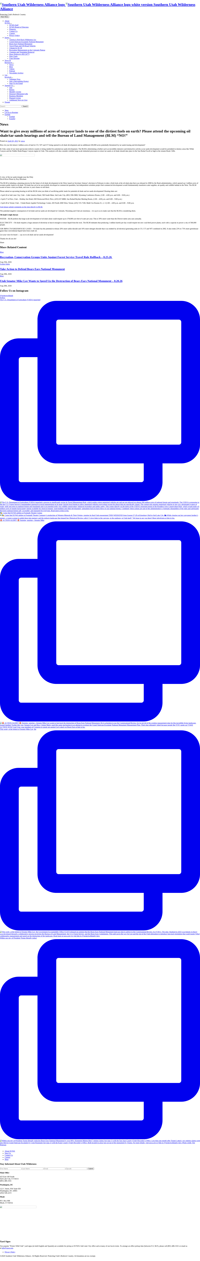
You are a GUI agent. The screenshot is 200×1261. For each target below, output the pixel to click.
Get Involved (8, 76)
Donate (7, 102)
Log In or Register (11, 112)
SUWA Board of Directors (19, 27)
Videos (11, 69)
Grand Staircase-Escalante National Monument (26, 42)
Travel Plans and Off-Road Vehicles (22, 46)
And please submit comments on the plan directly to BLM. (21, 207)
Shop (6, 110)
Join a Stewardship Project (19, 81)
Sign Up (8, 1153)
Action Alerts (5, 264)
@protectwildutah (6, 296)
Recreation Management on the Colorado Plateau (27, 50)
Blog (11, 67)
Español (12, 119)
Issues (7, 38)
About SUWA (7, 22)
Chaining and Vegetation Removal (21, 52)
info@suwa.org (7, 1248)
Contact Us (13, 31)
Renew (11, 90)
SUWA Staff (13, 25)
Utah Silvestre (14, 58)
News (11, 65)
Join (10, 88)
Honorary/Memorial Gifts (18, 94)
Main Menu (4, 17)
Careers (12, 33)
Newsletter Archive (16, 73)
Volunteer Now (14, 79)
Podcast (12, 71)
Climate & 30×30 (15, 48)
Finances (12, 29)
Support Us (9, 85)
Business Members (16, 96)
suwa (23, 141)
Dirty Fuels (13, 56)
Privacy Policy (14, 35)
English (7, 115)
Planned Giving (15, 98)
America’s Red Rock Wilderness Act (22, 40)
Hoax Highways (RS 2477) (19, 54)
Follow (2, 298)
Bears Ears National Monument (20, 44)
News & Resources (8, 62)
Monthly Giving (15, 92)
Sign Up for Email (16, 83)
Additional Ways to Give (18, 100)
